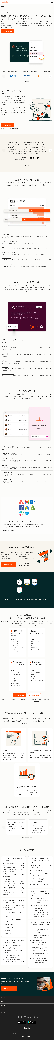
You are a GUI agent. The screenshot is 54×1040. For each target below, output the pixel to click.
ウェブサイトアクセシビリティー (42, 1034)
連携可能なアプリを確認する (9, 531)
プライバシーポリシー (19, 1034)
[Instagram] (21, 1017)
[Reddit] (34, 1017)
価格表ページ (36, 701)
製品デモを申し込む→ (34, 695)
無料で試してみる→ (7, 31)
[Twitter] (28, 1017)
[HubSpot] (4, 2)
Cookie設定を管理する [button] (27, 1036)
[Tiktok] (37, 1017)
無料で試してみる (8, 565)
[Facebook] (18, 1017)
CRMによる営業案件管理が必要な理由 (26, 786)
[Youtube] (25, 1017)
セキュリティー (29, 1034)
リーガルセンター (8, 1034)
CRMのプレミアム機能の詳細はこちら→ (10, 128)
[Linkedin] (31, 1017)
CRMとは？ (6, 751)
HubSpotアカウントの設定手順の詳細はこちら (24, 565)
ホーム (2, 6)
